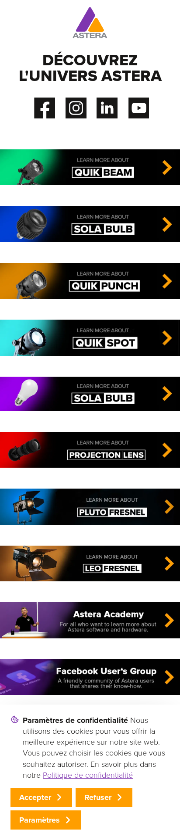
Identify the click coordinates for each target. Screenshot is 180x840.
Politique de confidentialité (88, 775)
